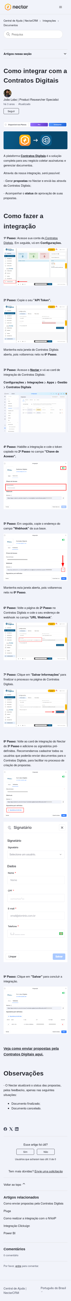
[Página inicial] (16, 7)
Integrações (49, 20)
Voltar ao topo (13, 1184)
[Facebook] (5, 1129)
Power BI (9, 1233)
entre (18, 1266)
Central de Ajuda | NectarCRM (21, 20)
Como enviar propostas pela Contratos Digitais (34, 1203)
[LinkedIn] (17, 1129)
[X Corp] (11, 1129)
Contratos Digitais (33, 156)
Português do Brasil (53, 1288)
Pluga (7, 1211)
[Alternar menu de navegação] (60, 7)
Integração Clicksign (17, 1226)
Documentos (11, 25)
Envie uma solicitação (49, 1171)
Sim (25, 1151)
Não (46, 1151)
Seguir (11, 111)
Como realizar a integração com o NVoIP (30, 1218)
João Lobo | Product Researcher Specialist (31, 99)
